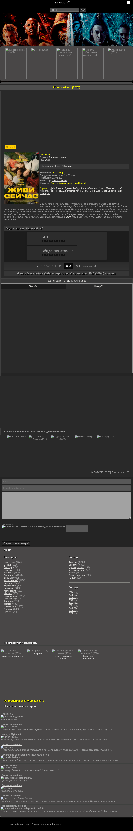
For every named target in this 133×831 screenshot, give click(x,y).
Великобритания (57, 157)
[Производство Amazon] (32, 627)
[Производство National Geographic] (121, 623)
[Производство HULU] (6, 623)
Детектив (8, 572)
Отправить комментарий (16, 543)
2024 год (73, 597)
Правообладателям (19, 824)
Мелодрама (10, 590)
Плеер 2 (98, 286)
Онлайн (33, 286)
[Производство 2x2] (52, 623)
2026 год (73, 592)
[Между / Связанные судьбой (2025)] (93, 63)
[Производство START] (66, 632)
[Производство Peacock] (80, 632)
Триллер (8, 601)
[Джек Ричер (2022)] (61, 439)
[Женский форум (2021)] (16, 63)
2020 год (73, 608)
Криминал (9, 588)
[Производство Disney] (119, 627)
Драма (57, 166)
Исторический (11, 580)
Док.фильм (10, 575)
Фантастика (10, 606)
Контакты (56, 824)
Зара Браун (110, 191)
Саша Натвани (59, 180)
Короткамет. (10, 585)
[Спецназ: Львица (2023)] (39, 439)
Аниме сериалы (77, 575)
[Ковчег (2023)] (83, 436)
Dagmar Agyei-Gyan (77, 191)
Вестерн (8, 567)
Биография (9, 562)
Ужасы (7, 603)
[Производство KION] (28, 623)
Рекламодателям (40, 824)
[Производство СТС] (16, 623)
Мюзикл (8, 593)
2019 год (73, 610)
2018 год (73, 613)
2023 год (73, 600)
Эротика (8, 611)
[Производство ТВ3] (60, 623)
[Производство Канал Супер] (112, 632)
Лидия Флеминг (89, 188)
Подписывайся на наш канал (67, 280)
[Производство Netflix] (102, 627)
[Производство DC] (4, 632)
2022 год (73, 602)
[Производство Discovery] (103, 623)
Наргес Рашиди (58, 191)
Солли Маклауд (107, 188)
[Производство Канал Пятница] (7, 636)
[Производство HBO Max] (96, 632)
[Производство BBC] (8, 627)
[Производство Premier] (51, 632)
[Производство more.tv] (32, 632)
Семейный (9, 598)
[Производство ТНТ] (69, 623)
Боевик (7, 565)
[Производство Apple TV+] (47, 627)
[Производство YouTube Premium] (84, 623)
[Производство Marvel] (16, 632)
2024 (47, 160)
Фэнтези (8, 609)
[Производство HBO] (88, 627)
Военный (8, 570)
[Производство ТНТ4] (41, 623)
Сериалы (73, 565)
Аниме (72, 572)
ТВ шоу (72, 578)
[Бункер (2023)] (105, 436)
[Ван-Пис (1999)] (16, 436)
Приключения (11, 596)
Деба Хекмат (57, 188)
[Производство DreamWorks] (68, 627)
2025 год (73, 595)
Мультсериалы (76, 570)
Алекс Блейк (95, 191)
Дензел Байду (72, 188)
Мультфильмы (76, 567)
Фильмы (67, 166)
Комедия (8, 583)
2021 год (73, 605)
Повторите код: (8, 524)
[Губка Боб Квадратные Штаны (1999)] (67, 63)
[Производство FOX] (20, 627)
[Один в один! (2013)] (118, 63)
